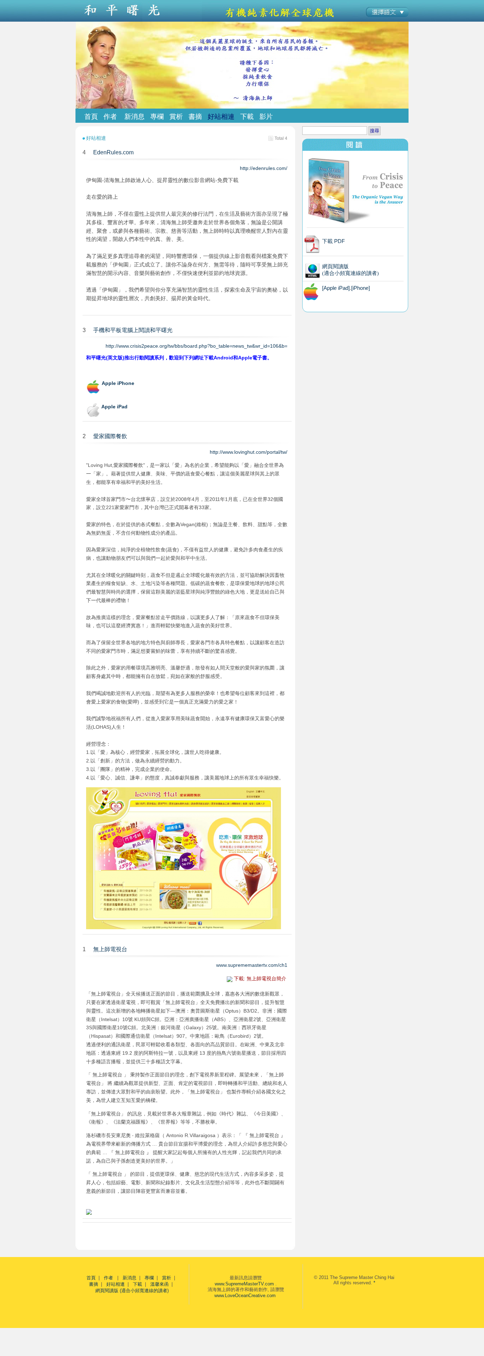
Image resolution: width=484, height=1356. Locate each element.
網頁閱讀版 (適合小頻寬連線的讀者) (132, 1290)
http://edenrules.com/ (264, 168)
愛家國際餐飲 (110, 436)
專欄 (149, 1277)
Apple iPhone (118, 383)
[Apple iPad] (336, 288)
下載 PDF (333, 241)
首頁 (91, 116)
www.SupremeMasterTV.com (244, 1283)
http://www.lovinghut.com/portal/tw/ (249, 452)
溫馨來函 (159, 1284)
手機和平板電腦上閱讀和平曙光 (133, 330)
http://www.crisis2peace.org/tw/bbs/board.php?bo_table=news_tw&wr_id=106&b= (197, 346)
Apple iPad (114, 406)
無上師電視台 (110, 949)
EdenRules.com (113, 152)
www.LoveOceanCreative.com (245, 1295)
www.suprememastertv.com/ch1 (252, 965)
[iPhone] (360, 288)
